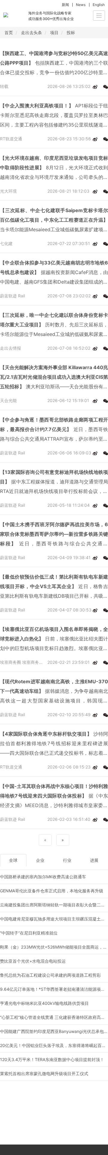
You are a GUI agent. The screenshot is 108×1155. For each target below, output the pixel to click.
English (99, 4)
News (81, 4)
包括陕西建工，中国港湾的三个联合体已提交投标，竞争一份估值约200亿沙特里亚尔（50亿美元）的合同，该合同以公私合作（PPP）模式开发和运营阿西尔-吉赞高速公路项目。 (54, 63)
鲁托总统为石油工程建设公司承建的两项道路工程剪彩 (50, 975)
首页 (8, 32)
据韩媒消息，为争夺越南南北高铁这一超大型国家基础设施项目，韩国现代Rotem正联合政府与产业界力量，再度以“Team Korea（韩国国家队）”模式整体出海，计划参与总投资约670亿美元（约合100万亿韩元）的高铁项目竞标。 (54, 691)
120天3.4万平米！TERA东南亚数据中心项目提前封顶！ (52, 1059)
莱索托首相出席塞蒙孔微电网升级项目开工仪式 (44, 1073)
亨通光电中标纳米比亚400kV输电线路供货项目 (44, 1003)
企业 (40, 860)
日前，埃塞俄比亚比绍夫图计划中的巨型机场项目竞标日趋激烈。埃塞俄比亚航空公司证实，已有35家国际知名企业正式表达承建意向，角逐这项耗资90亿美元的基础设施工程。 (54, 639)
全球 (13, 860)
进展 (94, 860)
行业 (67, 860)
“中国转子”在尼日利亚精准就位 (29, 932)
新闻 (65, 4)
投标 (71, 32)
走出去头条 (31, 32)
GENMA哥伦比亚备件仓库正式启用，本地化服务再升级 (51, 890)
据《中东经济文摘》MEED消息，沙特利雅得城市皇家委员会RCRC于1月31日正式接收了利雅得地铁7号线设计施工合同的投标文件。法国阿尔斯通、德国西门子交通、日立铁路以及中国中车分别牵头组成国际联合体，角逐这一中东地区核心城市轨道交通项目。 (54, 796)
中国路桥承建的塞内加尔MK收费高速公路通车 (43, 876)
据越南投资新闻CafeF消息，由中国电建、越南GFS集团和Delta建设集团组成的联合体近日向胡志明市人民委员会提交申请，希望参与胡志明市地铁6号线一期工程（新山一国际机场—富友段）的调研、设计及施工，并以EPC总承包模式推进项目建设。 (54, 273)
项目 (54, 32)
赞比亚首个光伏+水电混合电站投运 (33, 961)
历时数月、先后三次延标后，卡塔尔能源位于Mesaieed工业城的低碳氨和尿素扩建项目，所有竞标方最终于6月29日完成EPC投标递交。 (54, 325)
